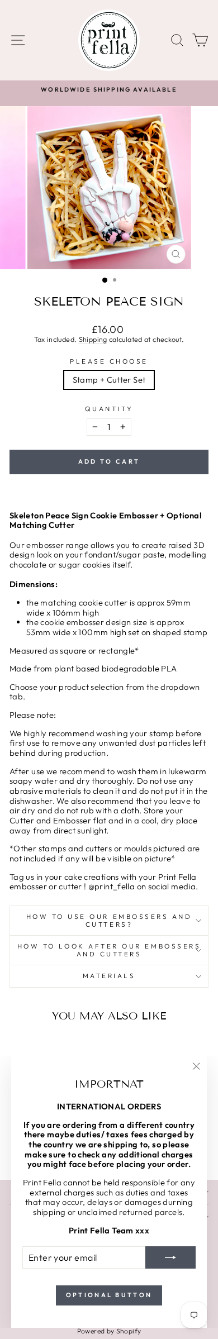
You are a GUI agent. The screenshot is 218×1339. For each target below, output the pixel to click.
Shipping (93, 339)
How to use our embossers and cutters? (109, 920)
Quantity (109, 409)
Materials (109, 975)
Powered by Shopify (109, 1331)
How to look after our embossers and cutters (109, 950)
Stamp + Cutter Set (109, 379)
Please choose (109, 361)
